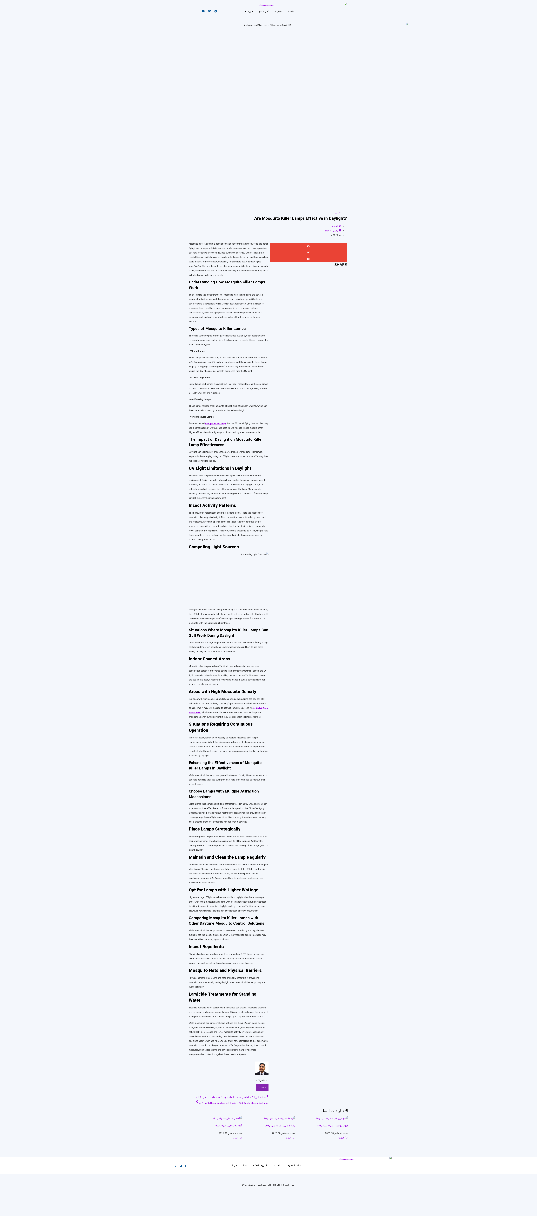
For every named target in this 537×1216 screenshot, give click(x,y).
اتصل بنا (276, 1165)
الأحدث (291, 11)
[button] (308, 246)
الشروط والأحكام (260, 1165)
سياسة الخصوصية (294, 1165)
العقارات (278, 11)
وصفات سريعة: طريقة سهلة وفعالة (279, 1125)
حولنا (234, 1165)
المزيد (250, 11)
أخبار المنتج (264, 11)
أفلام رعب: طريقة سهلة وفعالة (228, 1125)
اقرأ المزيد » (343, 1138)
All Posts (262, 1088)
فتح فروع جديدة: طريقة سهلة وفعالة (332, 1125)
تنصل (244, 1165)
